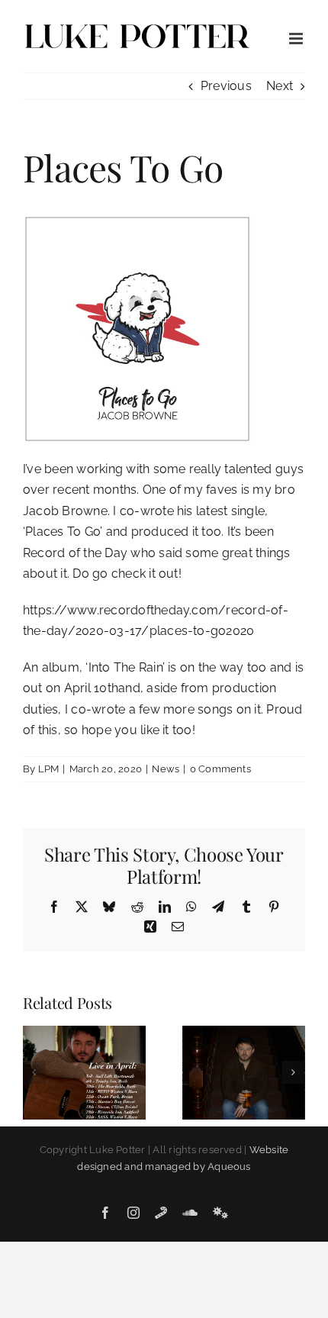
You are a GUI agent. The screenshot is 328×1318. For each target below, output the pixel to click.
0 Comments (220, 769)
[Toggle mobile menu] (297, 39)
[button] (34, 1072)
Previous (226, 86)
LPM (48, 769)
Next (279, 86)
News (165, 769)
